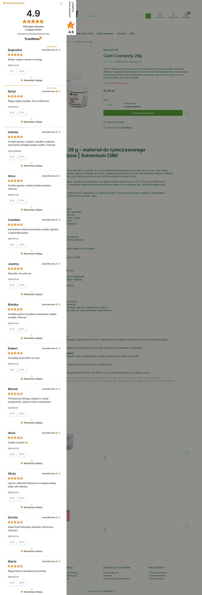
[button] (4, 3)
